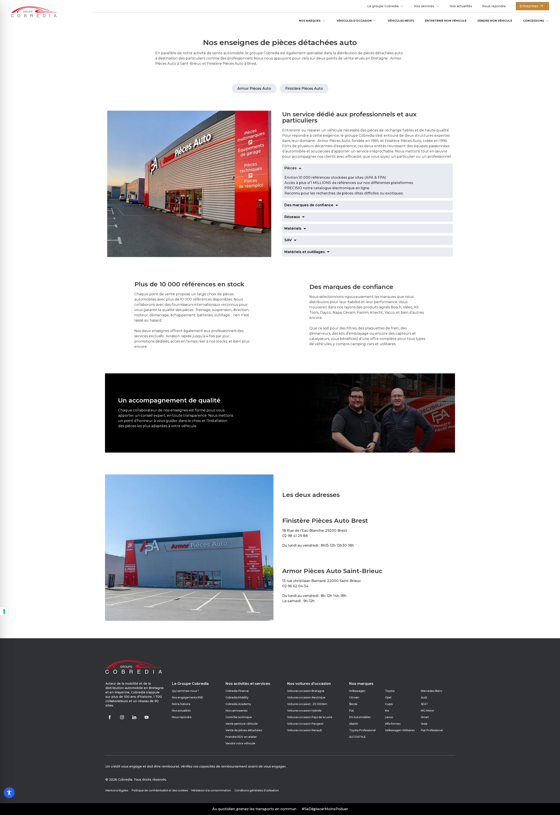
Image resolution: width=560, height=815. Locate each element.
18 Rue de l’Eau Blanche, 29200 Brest (314, 530)
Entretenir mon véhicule (445, 20)
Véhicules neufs (401, 20)
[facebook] (109, 717)
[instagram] (122, 717)
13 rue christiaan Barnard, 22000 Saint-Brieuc (321, 581)
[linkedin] (134, 717)
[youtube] (146, 717)
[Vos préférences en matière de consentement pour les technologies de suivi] (4, 611)
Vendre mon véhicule (494, 20)
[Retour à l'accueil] (33, 12)
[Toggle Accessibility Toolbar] (9, 793)
